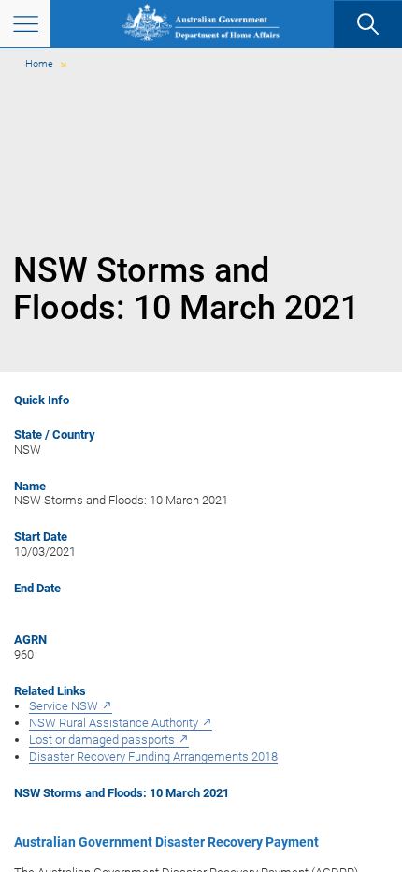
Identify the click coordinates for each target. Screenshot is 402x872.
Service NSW (63, 706)
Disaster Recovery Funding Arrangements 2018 (153, 756)
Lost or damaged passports (102, 740)
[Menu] (25, 23)
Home (39, 64)
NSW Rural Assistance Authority (113, 723)
